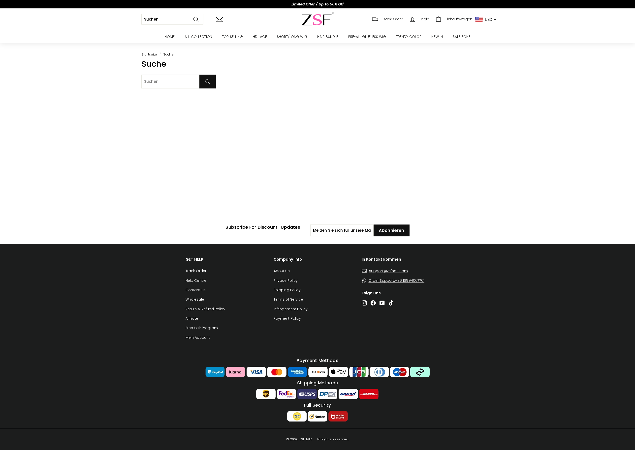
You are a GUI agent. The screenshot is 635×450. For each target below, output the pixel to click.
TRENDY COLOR (409, 36)
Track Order (196, 270)
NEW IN (437, 36)
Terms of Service (288, 299)
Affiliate (192, 318)
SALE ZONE (461, 36)
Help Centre (196, 280)
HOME (169, 36)
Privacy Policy (286, 280)
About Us (282, 270)
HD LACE (260, 36)
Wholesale (195, 299)
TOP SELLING (232, 36)
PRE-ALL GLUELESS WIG (367, 36)
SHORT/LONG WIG (292, 36)
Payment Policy (287, 318)
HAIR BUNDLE (327, 36)
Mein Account (198, 337)
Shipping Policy (287, 289)
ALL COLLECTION (198, 36)
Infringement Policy (291, 309)
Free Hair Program (202, 327)
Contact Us (196, 289)
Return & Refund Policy (205, 309)
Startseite (149, 54)
